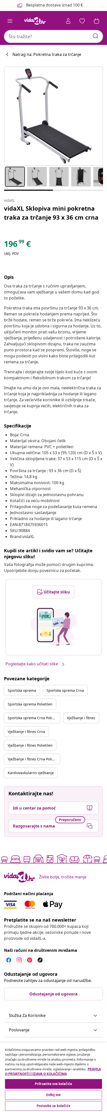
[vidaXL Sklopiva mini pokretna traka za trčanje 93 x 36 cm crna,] (53, 116)
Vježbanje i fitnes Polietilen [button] (30, 745)
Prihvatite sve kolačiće (53, 1084)
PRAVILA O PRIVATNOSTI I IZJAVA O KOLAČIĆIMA (53, 1071)
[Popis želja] (82, 20)
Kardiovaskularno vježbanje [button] (31, 772)
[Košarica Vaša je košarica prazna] (97, 20)
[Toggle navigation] (10, 21)
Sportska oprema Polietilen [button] (30, 704)
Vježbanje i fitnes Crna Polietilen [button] (34, 759)
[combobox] (53, 36)
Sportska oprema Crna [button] (65, 690)
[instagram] (19, 960)
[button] (53, 1015)
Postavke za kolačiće (53, 1106)
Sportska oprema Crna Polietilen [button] (34, 717)
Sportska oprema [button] (22, 690)
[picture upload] (53, 626)
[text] (17, 245)
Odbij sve (53, 1095)
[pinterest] (29, 960)
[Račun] (68, 20)
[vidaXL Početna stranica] (35, 21)
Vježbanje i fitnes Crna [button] (26, 731)
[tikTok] (40, 960)
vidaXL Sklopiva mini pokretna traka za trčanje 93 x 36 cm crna (51, 212)
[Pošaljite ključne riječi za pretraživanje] (96, 36)
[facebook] (8, 960)
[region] (53, 1077)
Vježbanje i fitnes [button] (81, 717)
